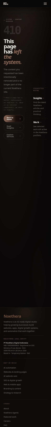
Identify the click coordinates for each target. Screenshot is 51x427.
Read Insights (14, 127)
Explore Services (14, 136)
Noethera (12, 316)
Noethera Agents (11, 412)
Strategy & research (12, 393)
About (6, 408)
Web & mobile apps (12, 384)
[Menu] (45, 3)
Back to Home (14, 118)
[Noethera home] (12, 3)
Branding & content (12, 388)
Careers (7, 421)
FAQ (5, 425)
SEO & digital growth (13, 380)
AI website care (10, 376)
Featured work (10, 417)
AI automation (10, 367)
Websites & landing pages (15, 372)
